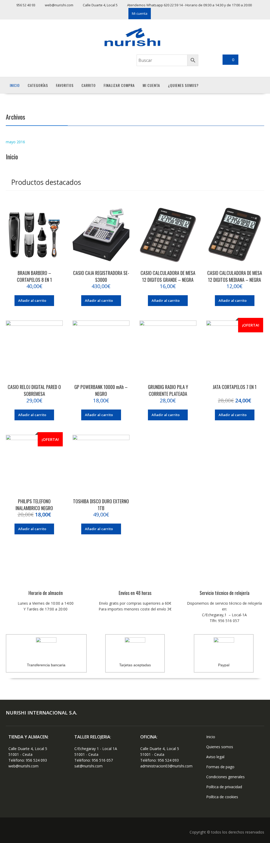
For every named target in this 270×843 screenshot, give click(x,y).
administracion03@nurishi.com (166, 765)
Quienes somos (219, 746)
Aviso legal (215, 756)
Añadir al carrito (32, 300)
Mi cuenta (139, 13)
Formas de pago (220, 766)
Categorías (38, 85)
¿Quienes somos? (183, 85)
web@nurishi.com (23, 765)
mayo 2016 (15, 141)
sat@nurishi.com (88, 765)
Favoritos (65, 85)
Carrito (88, 85)
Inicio (15, 85)
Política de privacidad (224, 786)
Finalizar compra (119, 85)
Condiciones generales (225, 776)
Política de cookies (222, 796)
